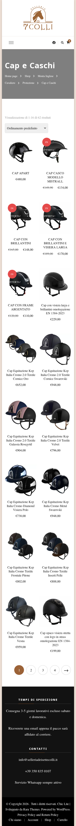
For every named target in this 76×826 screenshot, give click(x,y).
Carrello (62, 820)
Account (33, 820)
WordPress (63, 809)
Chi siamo (15, 820)
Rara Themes (31, 809)
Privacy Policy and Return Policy (38, 815)
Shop (48, 820)
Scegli (20, 152)
